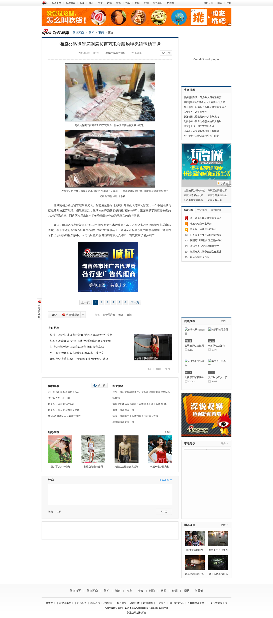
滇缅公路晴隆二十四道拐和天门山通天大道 (135, 416)
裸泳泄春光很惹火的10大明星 (205, 121)
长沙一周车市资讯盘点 (202, 126)
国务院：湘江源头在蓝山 (61, 404)
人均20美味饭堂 (198, 111)
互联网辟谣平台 (195, 603)
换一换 (102, 385)
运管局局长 (109, 314)
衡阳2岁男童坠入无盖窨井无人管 (207, 102)
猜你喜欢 (53, 386)
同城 (137, 3)
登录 (50, 511)
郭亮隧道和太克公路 (123, 422)
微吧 (186, 590)
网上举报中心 (176, 603)
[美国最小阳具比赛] (218, 366)
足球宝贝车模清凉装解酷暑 (204, 131)
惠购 (146, 3)
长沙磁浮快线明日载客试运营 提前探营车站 (77, 346)
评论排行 (202, 209)
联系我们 (108, 603)
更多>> (168, 432)
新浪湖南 (70, 3)
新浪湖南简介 (66, 603)
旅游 (118, 3)
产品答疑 (161, 603)
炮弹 (121, 314)
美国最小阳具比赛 (217, 377)
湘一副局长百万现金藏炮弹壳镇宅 (208, 107)
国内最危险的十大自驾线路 (204, 116)
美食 (100, 3)
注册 (229, 3)
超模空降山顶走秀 (93, 466)
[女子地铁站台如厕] (195, 334)
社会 (186, 107)
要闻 (101, 32)
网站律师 (148, 603)
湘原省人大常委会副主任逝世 (205, 251)
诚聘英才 (134, 603)
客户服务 (121, 603)
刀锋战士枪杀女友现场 (126, 466)
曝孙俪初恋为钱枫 (199, 257)
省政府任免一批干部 (59, 398)
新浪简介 (51, 603)
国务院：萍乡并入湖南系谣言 (205, 97)
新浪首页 (56, 3)
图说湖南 (189, 525)
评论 (54, 314)
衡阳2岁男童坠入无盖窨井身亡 (64, 416)
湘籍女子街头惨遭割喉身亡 (204, 246)
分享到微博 (70, 314)
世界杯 (170, 3)
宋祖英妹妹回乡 (194, 550)
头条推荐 (189, 89)
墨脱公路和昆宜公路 (123, 410)
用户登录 (208, 3)
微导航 (199, 590)
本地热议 (189, 443)
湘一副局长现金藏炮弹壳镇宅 (63, 392)
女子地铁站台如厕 (194, 345)
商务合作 (95, 603)
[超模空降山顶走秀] (93, 449)
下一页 (135, 302)
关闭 (167, 369)
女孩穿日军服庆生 (194, 377)
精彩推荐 (53, 432)
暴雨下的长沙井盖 (218, 550)
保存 (149, 369)
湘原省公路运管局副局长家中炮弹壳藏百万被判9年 (139, 404)
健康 (175, 590)
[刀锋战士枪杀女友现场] (126, 449)
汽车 (128, 3)
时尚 (109, 3)
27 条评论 (137, 53)
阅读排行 (188, 209)
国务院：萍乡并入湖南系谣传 (63, 410)
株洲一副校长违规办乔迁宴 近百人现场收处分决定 (81, 334)
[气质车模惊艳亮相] (160, 449)
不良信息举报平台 (217, 603)
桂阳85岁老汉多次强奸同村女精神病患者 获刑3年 (80, 340)
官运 (129, 314)
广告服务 (82, 603)
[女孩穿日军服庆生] (195, 366)
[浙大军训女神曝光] (60, 449)
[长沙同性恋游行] (218, 334)
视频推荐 (189, 321)
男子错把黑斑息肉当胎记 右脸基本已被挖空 (77, 352)
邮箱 (219, 3)
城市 (91, 3)
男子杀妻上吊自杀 (218, 573)
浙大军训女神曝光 (60, 466)
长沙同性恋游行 (216, 345)
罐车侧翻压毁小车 (194, 573)
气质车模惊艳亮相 (159, 466)
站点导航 (158, 3)
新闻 (82, 3)
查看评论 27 (165, 480)
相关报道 (118, 386)
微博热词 (216, 209)
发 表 (164, 512)
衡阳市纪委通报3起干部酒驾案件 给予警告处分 (79, 358)
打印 (158, 369)
